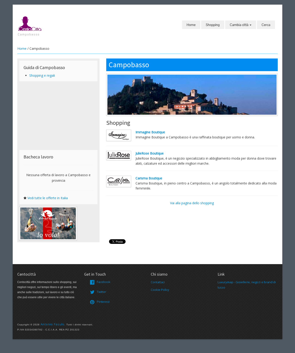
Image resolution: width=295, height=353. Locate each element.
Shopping (213, 25)
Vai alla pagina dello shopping (192, 203)
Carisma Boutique (149, 178)
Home (191, 25)
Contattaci (158, 282)
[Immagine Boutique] (118, 135)
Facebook (103, 282)
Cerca (266, 25)
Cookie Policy (160, 290)
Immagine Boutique (150, 132)
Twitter (101, 292)
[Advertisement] (58, 115)
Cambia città (239, 25)
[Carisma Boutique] (118, 181)
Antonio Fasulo (53, 324)
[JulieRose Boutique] (118, 155)
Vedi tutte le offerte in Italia (47, 198)
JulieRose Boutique (150, 153)
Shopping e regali (42, 75)
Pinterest (103, 302)
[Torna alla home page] (30, 23)
